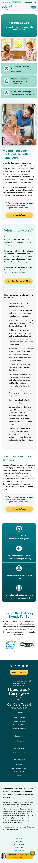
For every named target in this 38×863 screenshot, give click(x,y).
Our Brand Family (19, 772)
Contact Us (19, 775)
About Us (19, 764)
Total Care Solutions (19, 721)
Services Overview (19, 717)
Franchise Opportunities (19, 768)
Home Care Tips (19, 745)
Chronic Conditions (19, 725)
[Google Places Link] (11, 666)
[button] (18, 860)
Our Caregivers (19, 741)
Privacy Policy (19, 847)
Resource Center (19, 748)
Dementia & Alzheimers (19, 728)
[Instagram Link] (27, 666)
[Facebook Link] (15, 666)
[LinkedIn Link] (23, 666)
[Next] (23, 651)
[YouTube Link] (19, 666)
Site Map (19, 838)
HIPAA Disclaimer (19, 845)
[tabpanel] (11, 644)
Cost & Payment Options (19, 752)
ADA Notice (19, 841)
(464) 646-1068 (30, 2)
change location (16, 2)
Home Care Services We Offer (18, 281)
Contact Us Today (19, 215)
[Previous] (15, 651)
